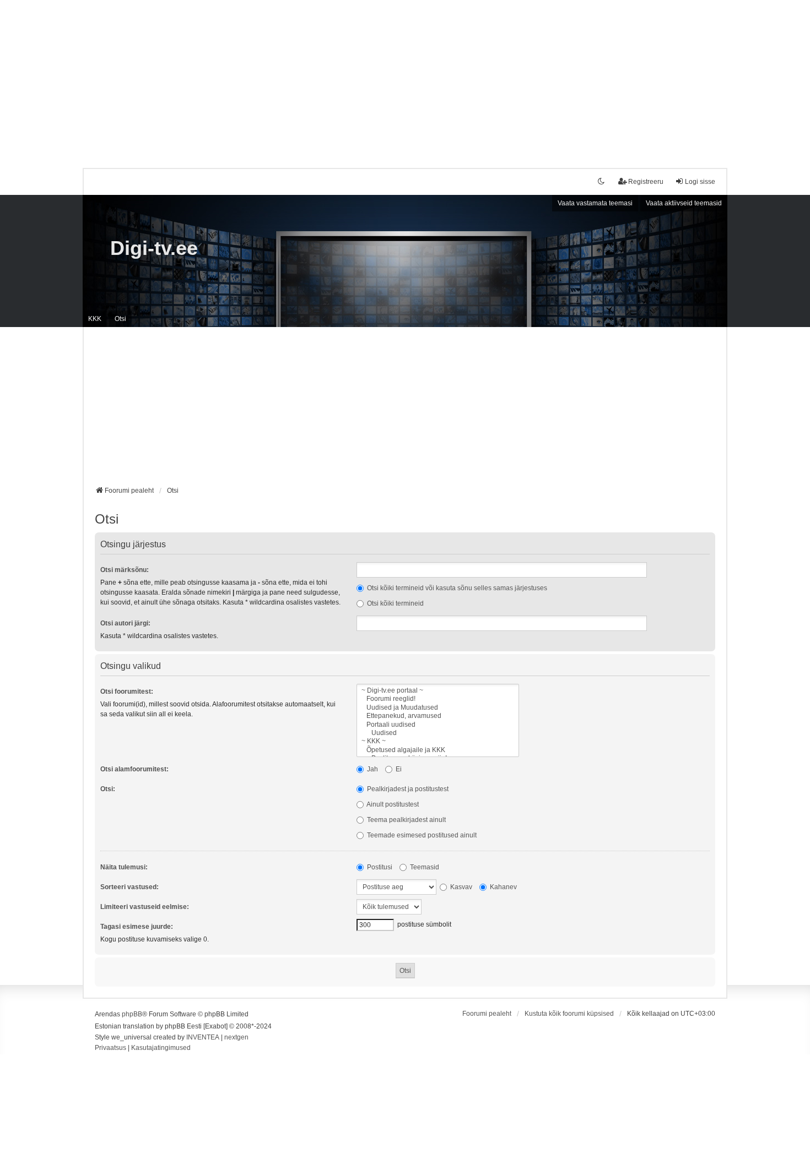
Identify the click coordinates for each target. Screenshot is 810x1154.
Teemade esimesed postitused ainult (421, 835)
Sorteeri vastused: (129, 887)
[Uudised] (437, 733)
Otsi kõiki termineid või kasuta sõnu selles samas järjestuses (456, 588)
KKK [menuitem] (94, 319)
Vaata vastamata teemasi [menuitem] (595, 203)
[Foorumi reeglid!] (437, 699)
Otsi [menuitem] (120, 319)
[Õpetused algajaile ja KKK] (437, 750)
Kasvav (460, 887)
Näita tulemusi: (124, 867)
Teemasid (423, 867)
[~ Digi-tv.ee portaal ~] (437, 691)
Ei (398, 769)
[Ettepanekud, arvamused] (437, 716)
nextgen (236, 1037)
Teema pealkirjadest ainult (405, 820)
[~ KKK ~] (437, 741)
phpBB (132, 1014)
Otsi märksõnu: (124, 570)
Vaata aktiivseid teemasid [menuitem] (684, 203)
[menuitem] (110, 1048)
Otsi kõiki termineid (394, 603)
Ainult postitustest (392, 804)
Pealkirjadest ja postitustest (407, 789)
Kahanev (502, 887)
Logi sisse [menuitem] (700, 182)
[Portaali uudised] (437, 725)
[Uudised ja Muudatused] (437, 708)
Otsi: (107, 789)
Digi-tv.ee (154, 248)
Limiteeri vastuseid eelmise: (144, 907)
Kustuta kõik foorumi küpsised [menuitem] (569, 1013)
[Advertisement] (405, 77)
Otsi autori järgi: (125, 623)
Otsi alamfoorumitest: (134, 769)
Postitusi (378, 867)
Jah (371, 769)
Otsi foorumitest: (126, 691)
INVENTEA (202, 1037)
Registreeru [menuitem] (645, 182)
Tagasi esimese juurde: (136, 926)
